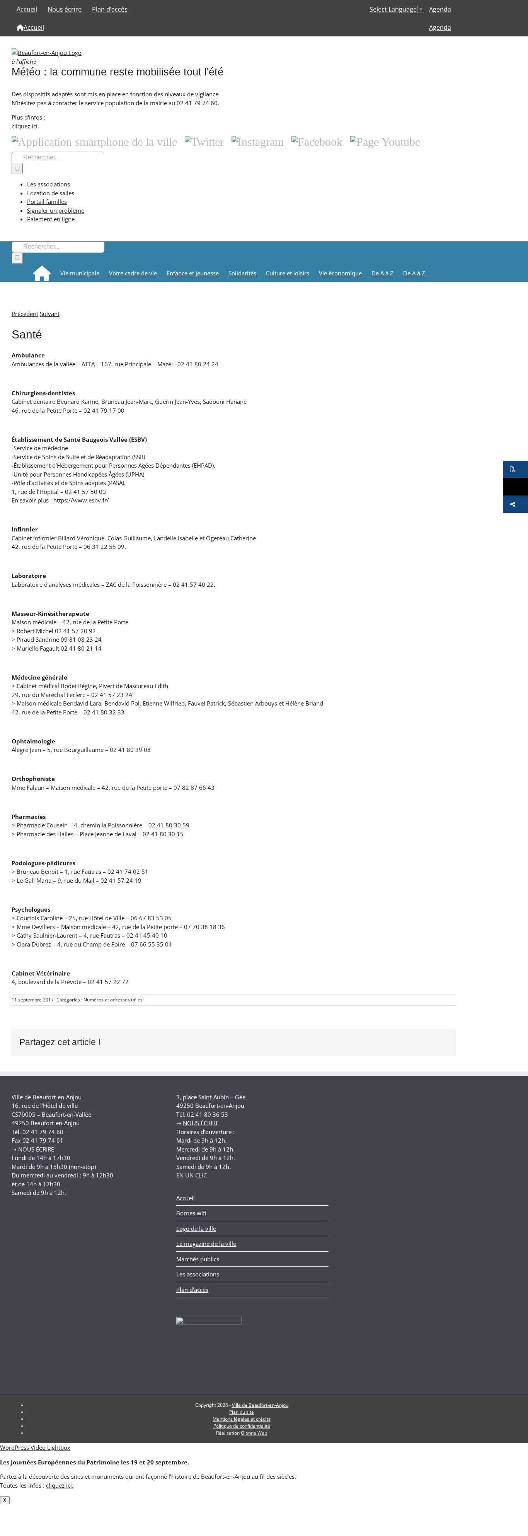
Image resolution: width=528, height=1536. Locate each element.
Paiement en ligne (51, 219)
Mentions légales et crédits (242, 1419)
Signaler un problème (55, 210)
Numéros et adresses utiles (113, 999)
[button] (515, 469)
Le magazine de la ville (206, 1243)
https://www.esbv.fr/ (81, 500)
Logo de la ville (196, 1228)
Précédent (25, 314)
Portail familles (47, 201)
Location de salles (50, 193)
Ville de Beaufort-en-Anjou (260, 1405)
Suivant (50, 314)
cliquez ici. (25, 126)
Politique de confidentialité (241, 1426)
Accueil (185, 1198)
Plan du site (241, 1412)
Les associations (48, 184)
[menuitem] (440, 9)
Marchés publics (197, 1259)
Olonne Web (254, 1433)
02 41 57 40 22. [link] (194, 584)
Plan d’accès (192, 1289)
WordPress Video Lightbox (35, 1447)
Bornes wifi (191, 1213)
